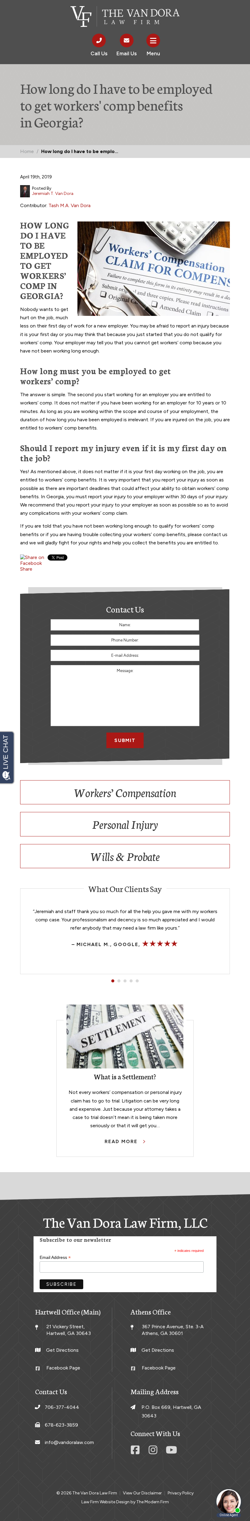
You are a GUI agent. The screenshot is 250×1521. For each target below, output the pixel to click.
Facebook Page (63, 1368)
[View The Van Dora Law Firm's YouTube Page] (171, 1452)
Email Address (55, 1257)
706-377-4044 (62, 1407)
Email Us (126, 53)
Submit (125, 740)
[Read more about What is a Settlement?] (124, 1036)
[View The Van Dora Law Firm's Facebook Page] (136, 1452)
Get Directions (62, 1350)
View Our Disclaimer (142, 1493)
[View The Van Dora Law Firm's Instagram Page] (154, 1452)
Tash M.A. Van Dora (69, 205)
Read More (122, 1141)
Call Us (99, 53)
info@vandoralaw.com (69, 1442)
